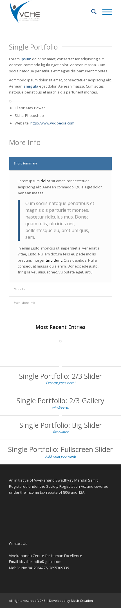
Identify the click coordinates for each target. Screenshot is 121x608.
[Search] (91, 11)
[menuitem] (91, 11)
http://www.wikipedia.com (52, 123)
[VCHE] (50, 11)
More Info (21, 289)
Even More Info (24, 303)
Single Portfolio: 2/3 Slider (60, 376)
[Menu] (104, 11)
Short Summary (25, 163)
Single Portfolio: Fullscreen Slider (60, 449)
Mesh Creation (82, 600)
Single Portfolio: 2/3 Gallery (60, 400)
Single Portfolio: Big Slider (60, 425)
